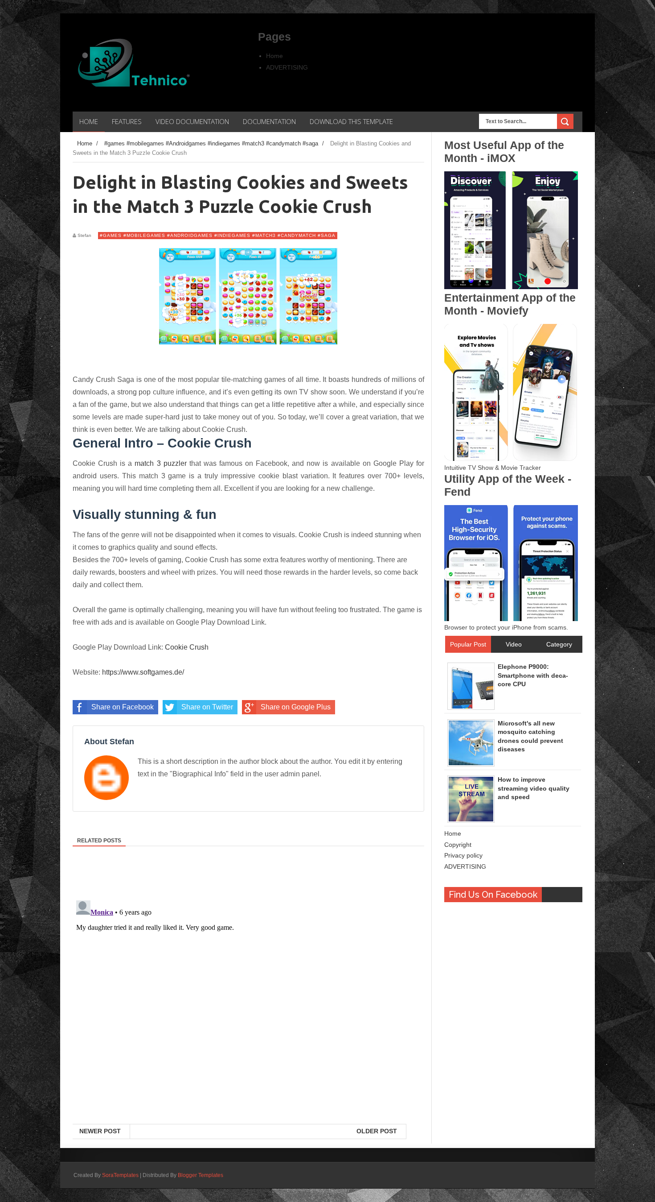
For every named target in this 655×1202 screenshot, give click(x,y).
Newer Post (100, 1131)
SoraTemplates (120, 1175)
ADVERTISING (287, 67)
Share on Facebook (122, 707)
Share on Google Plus (296, 707)
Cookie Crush (187, 647)
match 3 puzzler (160, 463)
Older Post (376, 1131)
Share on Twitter (207, 707)
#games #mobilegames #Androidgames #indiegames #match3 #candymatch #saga (218, 235)
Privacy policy (463, 855)
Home (274, 55)
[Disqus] (248, 1008)
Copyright (457, 844)
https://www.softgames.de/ (143, 672)
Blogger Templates (200, 1175)
